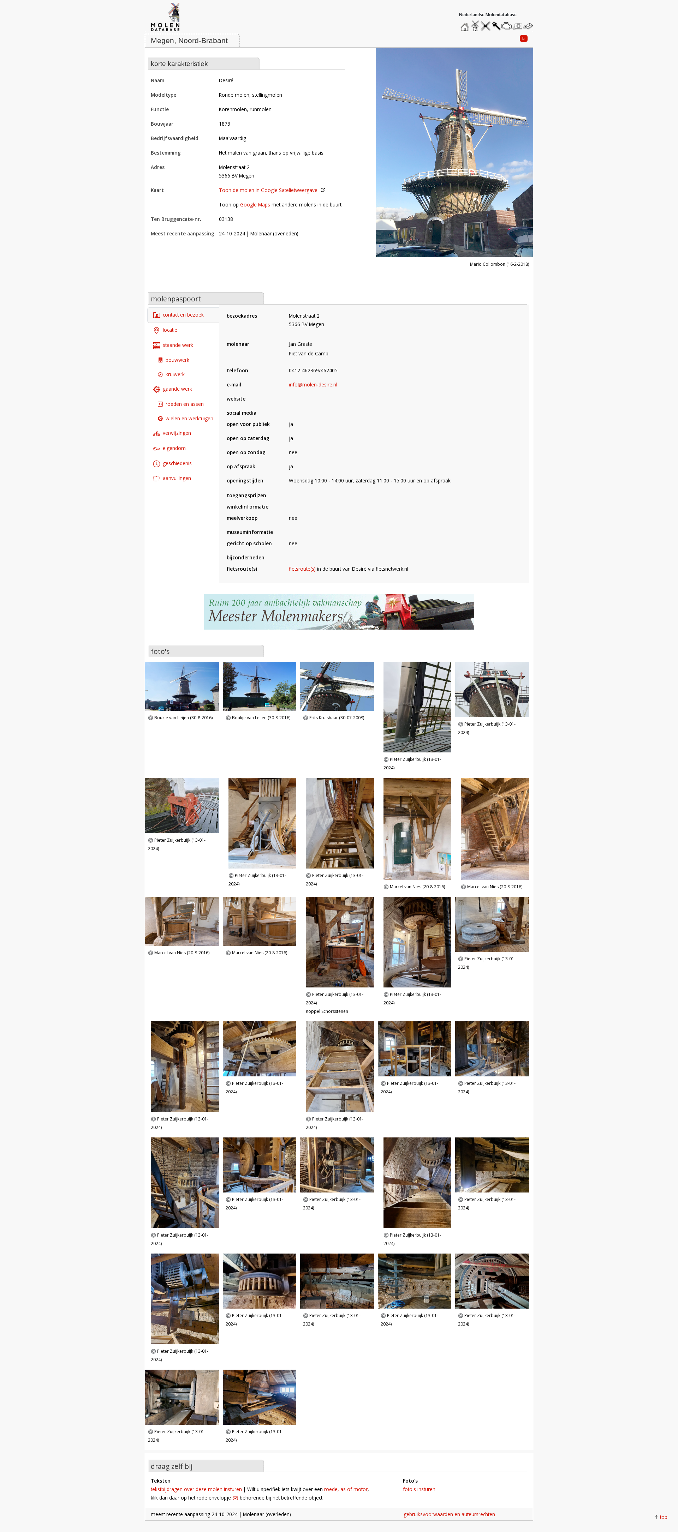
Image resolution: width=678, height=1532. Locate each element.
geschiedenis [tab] (177, 463)
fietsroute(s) (302, 568)
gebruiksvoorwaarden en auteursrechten (449, 1514)
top (663, 1517)
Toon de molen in (268, 190)
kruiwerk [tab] (175, 374)
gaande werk (177, 388)
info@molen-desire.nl (313, 384)
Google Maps (255, 204)
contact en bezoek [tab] (183, 314)
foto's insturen (419, 1489)
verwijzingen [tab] (177, 432)
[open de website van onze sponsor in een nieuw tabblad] (339, 615)
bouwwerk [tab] (177, 359)
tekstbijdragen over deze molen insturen (196, 1489)
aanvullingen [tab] (177, 478)
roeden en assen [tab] (185, 404)
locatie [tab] (170, 329)
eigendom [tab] (174, 448)
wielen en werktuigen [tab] (189, 418)
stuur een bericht (530, 26)
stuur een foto (517, 26)
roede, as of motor (346, 1489)
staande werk (178, 345)
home (465, 24)
